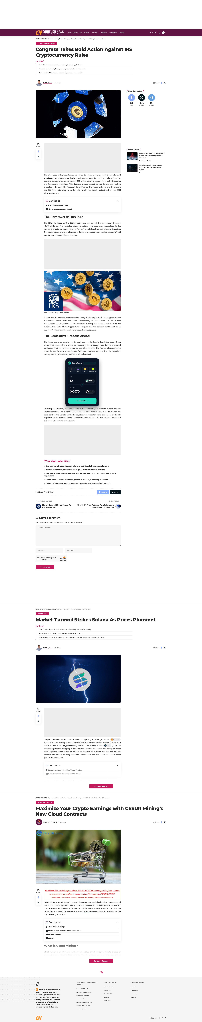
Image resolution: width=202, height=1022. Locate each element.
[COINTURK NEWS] (50, 32)
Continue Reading (101, 786)
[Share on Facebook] (161, 83)
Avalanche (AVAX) (145, 161)
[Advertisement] (101, 14)
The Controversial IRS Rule (58, 205)
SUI (140, 173)
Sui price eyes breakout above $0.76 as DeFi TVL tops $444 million (150, 167)
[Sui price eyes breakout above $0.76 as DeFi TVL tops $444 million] (132, 168)
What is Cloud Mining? (56, 927)
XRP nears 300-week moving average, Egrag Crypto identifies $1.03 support (77, 483)
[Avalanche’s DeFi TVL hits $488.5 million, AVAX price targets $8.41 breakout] (132, 156)
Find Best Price (82, 401)
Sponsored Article (44, 802)
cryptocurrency (51, 178)
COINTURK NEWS (50, 822)
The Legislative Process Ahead (60, 209)
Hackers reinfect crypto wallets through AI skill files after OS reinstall (75, 470)
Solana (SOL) (42, 614)
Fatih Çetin (47, 83)
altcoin (93, 745)
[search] (159, 33)
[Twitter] (152, 32)
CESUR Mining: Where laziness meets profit (64, 930)
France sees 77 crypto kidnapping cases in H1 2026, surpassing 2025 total (76, 480)
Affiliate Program (54, 934)
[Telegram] (155, 32)
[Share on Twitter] (164, 83)
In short (51, 938)
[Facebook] (150, 32)
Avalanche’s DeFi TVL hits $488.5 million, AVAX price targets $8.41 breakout (151, 155)
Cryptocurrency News (46, 43)
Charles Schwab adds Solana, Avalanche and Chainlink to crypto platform (77, 466)
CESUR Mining (89, 911)
